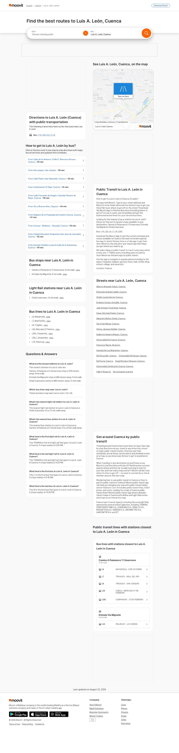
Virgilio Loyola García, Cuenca (109, 297)
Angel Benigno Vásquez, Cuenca (129, 361)
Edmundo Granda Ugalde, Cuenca (111, 292)
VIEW (78, 270)
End (92, 31)
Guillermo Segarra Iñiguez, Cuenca (111, 334)
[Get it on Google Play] (18, 714)
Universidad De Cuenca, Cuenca (110, 340)
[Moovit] (16, 5)
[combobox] (56, 34)
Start (34, 31)
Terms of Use (14, 724)
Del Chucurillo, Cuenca (106, 356)
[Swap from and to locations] (85, 33)
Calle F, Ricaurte (103, 372)
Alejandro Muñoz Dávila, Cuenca (110, 318)
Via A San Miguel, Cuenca (107, 324)
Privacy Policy (27, 724)
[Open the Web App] (59, 714)
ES (92, 720)
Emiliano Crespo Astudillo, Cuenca (111, 302)
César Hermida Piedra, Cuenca (110, 313)
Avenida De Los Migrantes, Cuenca (112, 350)
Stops (124, 716)
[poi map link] (123, 99)
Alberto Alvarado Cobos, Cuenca (110, 286)
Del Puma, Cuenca (104, 361)
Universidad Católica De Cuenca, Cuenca (114, 366)
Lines (123, 705)
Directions (125, 723)
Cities (123, 720)
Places (124, 708)
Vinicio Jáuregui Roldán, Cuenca (110, 329)
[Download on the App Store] (38, 714)
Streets (124, 712)
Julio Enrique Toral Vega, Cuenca (111, 308)
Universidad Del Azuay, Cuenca (132, 356)
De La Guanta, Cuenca (123, 372)
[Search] (146, 33)
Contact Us (39, 724)
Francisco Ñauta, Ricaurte (108, 345)
